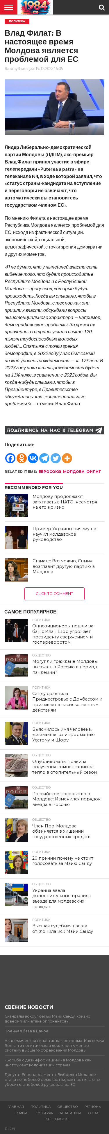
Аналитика (70, 1113)
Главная (16, 1107)
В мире (22, 1113)
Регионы (93, 1107)
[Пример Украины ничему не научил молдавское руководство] (16, 537)
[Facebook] (10, 455)
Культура (44, 1113)
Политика (41, 1107)
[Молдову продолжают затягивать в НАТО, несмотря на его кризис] (16, 505)
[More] (67, 455)
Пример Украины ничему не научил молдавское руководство (64, 534)
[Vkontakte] (33, 455)
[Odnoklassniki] (22, 455)
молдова (74, 471)
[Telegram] (44, 455)
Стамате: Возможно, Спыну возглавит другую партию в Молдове (64, 566)
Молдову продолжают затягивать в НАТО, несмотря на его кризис (65, 502)
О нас (93, 1113)
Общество (67, 1107)
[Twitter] (56, 455)
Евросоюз (50, 471)
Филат (93, 471)
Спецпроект (57, 1119)
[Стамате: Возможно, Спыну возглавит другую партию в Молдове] (16, 570)
